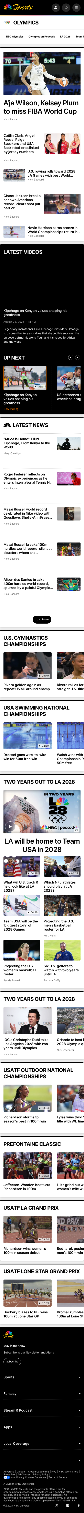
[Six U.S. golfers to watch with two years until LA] (62, 950)
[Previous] (70, 357)
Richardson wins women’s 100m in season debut (24, 1251)
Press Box (9, 1474)
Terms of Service (58, 1477)
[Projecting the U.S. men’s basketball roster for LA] (62, 905)
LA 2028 (65, 36)
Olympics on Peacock (42, 36)
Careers (21, 1471)
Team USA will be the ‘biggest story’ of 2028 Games (20, 925)
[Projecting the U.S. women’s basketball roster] (21, 950)
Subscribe (12, 1361)
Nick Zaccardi (11, 119)
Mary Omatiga (12, 453)
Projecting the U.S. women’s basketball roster (19, 970)
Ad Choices (24, 1474)
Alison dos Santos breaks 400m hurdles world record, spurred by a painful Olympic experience (26, 584)
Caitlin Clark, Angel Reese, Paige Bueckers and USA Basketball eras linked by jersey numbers (21, 143)
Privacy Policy (40, 1474)
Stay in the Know (14, 1345)
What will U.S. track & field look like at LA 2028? (20, 886)
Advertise (8, 1471)
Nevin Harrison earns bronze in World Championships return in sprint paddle (52, 230)
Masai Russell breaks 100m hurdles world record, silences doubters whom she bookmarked (27, 548)
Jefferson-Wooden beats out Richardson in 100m (27, 1187)
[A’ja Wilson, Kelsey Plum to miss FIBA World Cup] (42, 73)
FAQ (53, 1471)
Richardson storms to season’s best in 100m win (24, 1119)
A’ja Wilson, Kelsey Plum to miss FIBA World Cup (40, 107)
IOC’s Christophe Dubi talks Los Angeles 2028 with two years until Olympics (26, 1044)
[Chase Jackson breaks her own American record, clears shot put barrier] (62, 204)
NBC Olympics (15, 36)
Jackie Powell (11, 980)
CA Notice (40, 1477)
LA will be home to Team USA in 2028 (42, 845)
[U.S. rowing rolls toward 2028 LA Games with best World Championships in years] (14, 175)
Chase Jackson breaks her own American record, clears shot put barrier (22, 202)
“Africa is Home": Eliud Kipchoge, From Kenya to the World (26, 443)
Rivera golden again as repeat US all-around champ (26, 687)
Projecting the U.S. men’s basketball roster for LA (59, 925)
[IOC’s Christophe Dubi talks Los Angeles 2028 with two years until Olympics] (27, 1020)
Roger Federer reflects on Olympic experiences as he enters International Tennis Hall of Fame (28, 478)
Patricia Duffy (52, 980)
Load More (42, 619)
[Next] (77, 357)
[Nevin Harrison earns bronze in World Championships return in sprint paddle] (14, 232)
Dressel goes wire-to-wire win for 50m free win (24, 757)
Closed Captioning (38, 1471)
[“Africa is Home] (69, 443)
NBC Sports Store (68, 1471)
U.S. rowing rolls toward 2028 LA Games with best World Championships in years (51, 173)
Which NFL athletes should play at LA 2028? (60, 886)
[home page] (18, 7)
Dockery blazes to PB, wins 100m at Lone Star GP (25, 1314)
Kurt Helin (49, 935)
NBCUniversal (26, 1483)
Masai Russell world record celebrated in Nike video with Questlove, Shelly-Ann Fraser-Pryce (27, 513)
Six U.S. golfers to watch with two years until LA (61, 970)
